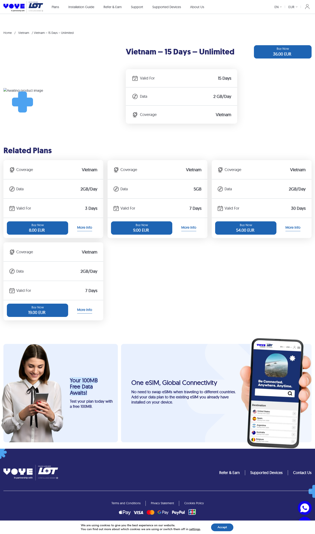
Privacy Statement (162, 503)
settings (194, 529)
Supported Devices (166, 7)
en (276, 7)
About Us (197, 7)
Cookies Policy (194, 503)
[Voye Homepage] (23, 6)
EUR (291, 7)
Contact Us (302, 472)
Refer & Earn (113, 7)
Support (137, 7)
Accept (222, 527)
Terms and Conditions (126, 503)
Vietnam (23, 32)
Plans (55, 7)
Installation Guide (81, 7)
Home (7, 32)
